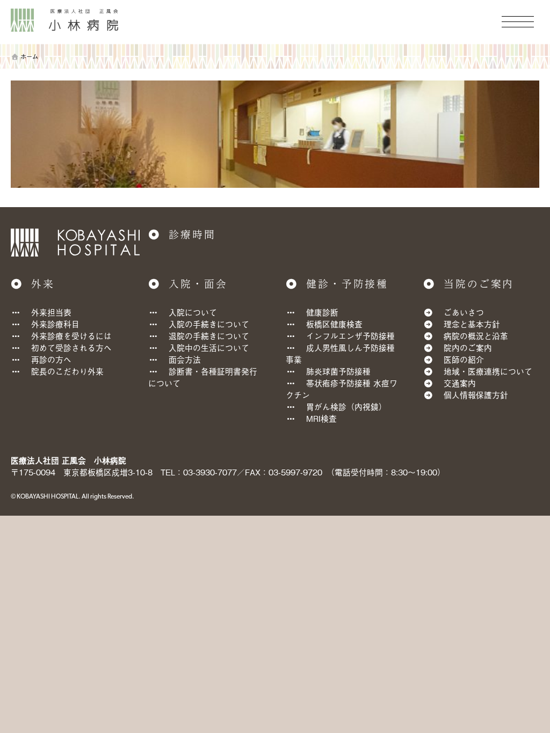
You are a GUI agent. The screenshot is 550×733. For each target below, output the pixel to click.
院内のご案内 (468, 347)
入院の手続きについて (209, 323)
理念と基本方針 (472, 323)
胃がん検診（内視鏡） (346, 406)
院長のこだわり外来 (67, 371)
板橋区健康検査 (334, 323)
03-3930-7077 (210, 472)
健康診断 (322, 312)
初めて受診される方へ (71, 347)
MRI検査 (321, 418)
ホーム (29, 56)
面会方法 (185, 359)
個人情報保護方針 (476, 394)
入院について (193, 312)
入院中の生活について (209, 347)
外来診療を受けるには (71, 335)
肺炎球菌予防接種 (338, 371)
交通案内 (460, 383)
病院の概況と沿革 (476, 335)
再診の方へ (51, 359)
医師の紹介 (464, 359)
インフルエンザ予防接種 (350, 335)
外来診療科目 (55, 323)
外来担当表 (51, 312)
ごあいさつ (464, 312)
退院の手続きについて (209, 335)
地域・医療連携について (488, 371)
